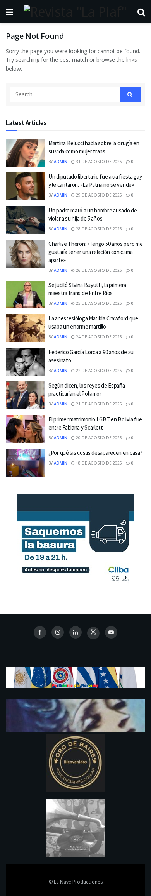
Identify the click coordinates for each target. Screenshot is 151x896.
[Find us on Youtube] (111, 632)
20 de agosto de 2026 (98, 437)
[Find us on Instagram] (57, 632)
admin (60, 161)
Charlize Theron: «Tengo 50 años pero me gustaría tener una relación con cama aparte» (95, 252)
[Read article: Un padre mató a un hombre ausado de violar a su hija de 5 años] (25, 220)
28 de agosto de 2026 (98, 228)
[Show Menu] (9, 11)
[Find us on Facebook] (40, 632)
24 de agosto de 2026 (98, 336)
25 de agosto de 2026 (98, 303)
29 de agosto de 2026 (98, 195)
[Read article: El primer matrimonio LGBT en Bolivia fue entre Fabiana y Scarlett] (25, 429)
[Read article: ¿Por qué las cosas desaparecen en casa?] (25, 463)
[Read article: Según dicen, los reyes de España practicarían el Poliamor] (25, 395)
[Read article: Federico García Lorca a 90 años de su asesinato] (25, 362)
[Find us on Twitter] (93, 633)
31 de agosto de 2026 (98, 161)
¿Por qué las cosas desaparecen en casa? (95, 452)
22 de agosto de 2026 (98, 370)
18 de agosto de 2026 (98, 463)
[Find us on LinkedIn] (75, 632)
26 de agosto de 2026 (98, 270)
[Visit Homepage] (75, 11)
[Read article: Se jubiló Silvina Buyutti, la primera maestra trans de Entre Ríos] (25, 295)
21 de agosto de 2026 (98, 404)
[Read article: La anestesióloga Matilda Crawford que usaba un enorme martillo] (25, 328)
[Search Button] (141, 11)
